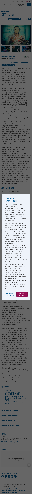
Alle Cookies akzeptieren (22, 294)
